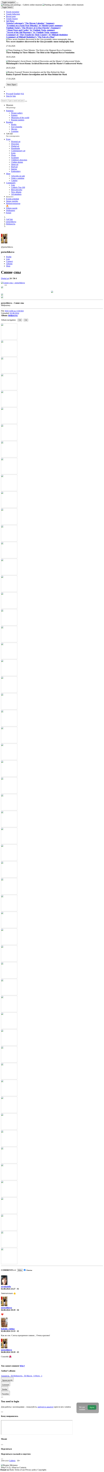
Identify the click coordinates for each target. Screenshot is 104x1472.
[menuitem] (22, 94)
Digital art (5, 278)
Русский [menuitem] (9, 94)
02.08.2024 (14, 313)
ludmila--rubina (8, 1329)
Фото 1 (38, 1376)
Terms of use (20, 1470)
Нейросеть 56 (20, 1376)
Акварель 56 (7, 1376)
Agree (92, 1407)
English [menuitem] (17, 94)
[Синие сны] (13, 283)
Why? (22, 1366)
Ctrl (20, 320)
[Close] (26, 101)
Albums (9, 264)
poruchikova (6, 1308)
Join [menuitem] (14, 96)
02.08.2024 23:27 (8, 1289)
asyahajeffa (6, 1286)
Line (8, 259)
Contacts (22, 1467)
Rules (12, 1470)
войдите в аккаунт (46, 1407)
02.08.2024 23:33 (8, 1331)
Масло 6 (31, 1376)
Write (20, 1270)
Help (3, 1467)
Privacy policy (31, 1470)
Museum (10, 106)
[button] (12, 12)
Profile (8, 257)
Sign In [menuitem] (9, 96)
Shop (8, 266)
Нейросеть (13, 315)
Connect (9, 261)
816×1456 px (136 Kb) (14, 311)
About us (15, 1467)
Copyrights (41, 1470)
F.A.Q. (8, 1467)
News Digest (11, 85)
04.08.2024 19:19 (8, 1310)
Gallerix (12, 1461)
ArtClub (13, 135)
